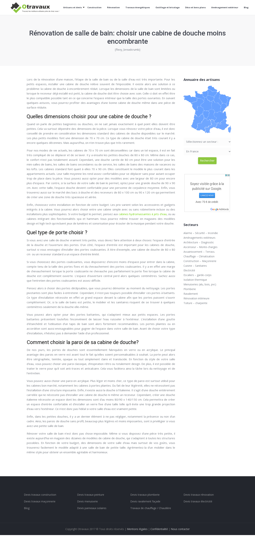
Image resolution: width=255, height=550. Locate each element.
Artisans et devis (72, 7)
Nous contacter (180, 529)
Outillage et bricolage (168, 7)
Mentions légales (137, 529)
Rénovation (113, 7)
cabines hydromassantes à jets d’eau (143, 214)
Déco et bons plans (195, 7)
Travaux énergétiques (137, 7)
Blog (246, 7)
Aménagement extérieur (224, 7)
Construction (94, 7)
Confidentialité (159, 529)
